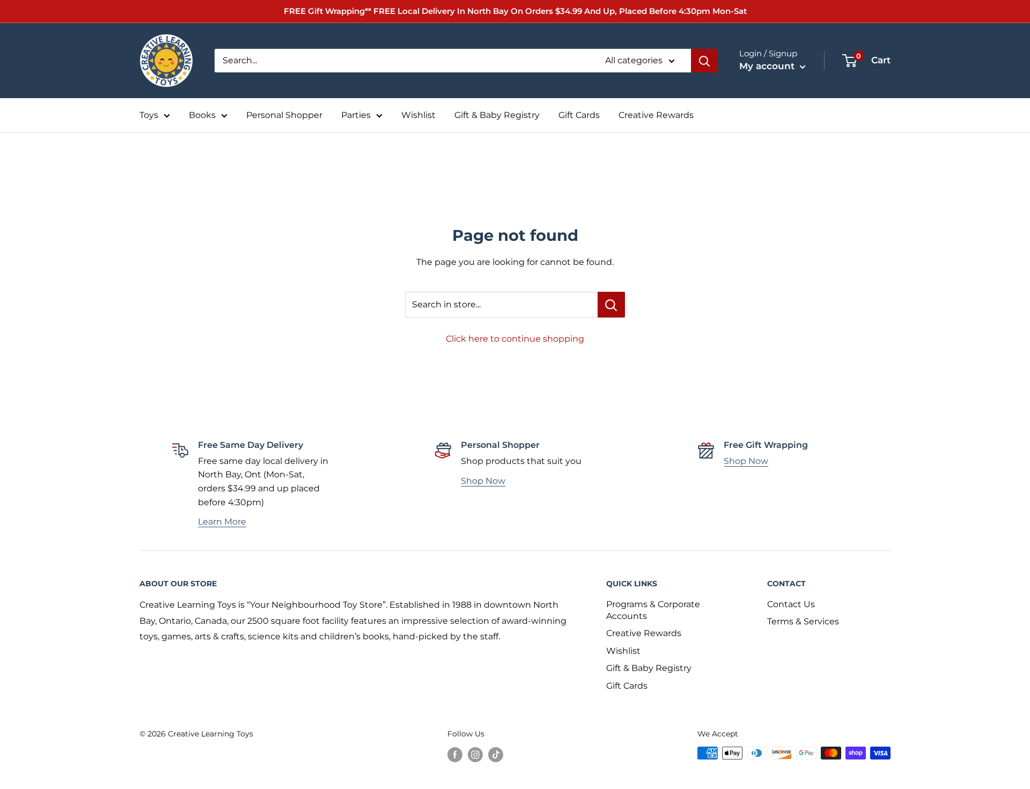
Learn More (222, 522)
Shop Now (483, 481)
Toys (148, 115)
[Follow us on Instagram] (475, 754)
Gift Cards (579, 115)
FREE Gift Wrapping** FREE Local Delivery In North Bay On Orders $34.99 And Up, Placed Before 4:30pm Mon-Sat (515, 11)
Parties (356, 115)
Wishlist (418, 115)
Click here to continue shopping (515, 339)
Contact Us (791, 604)
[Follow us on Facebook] (454, 754)
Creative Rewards (656, 115)
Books (202, 115)
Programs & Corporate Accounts (653, 610)
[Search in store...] (611, 305)
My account (768, 66)
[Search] (704, 60)
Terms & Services (803, 621)
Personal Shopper (284, 115)
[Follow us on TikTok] (495, 754)
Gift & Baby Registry (497, 115)
